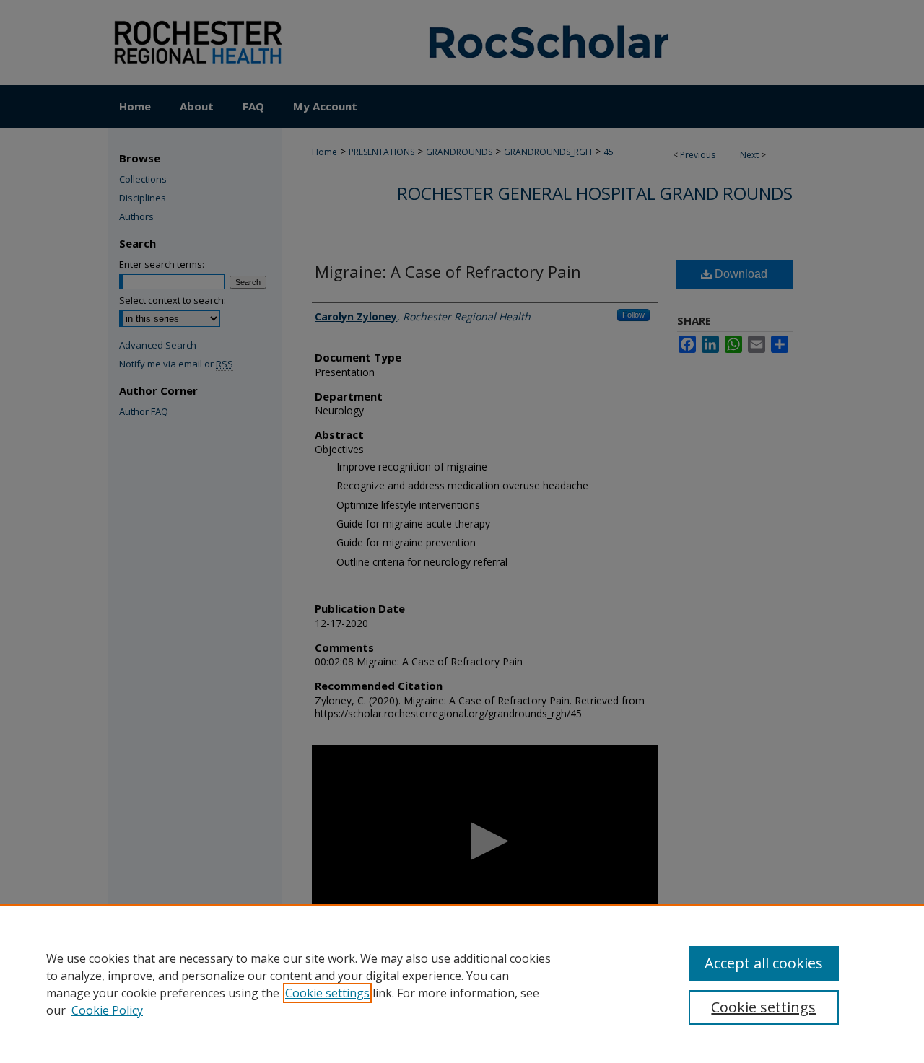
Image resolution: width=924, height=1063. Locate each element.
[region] (462, 983)
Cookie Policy (107, 1010)
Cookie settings (327, 993)
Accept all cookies (764, 963)
